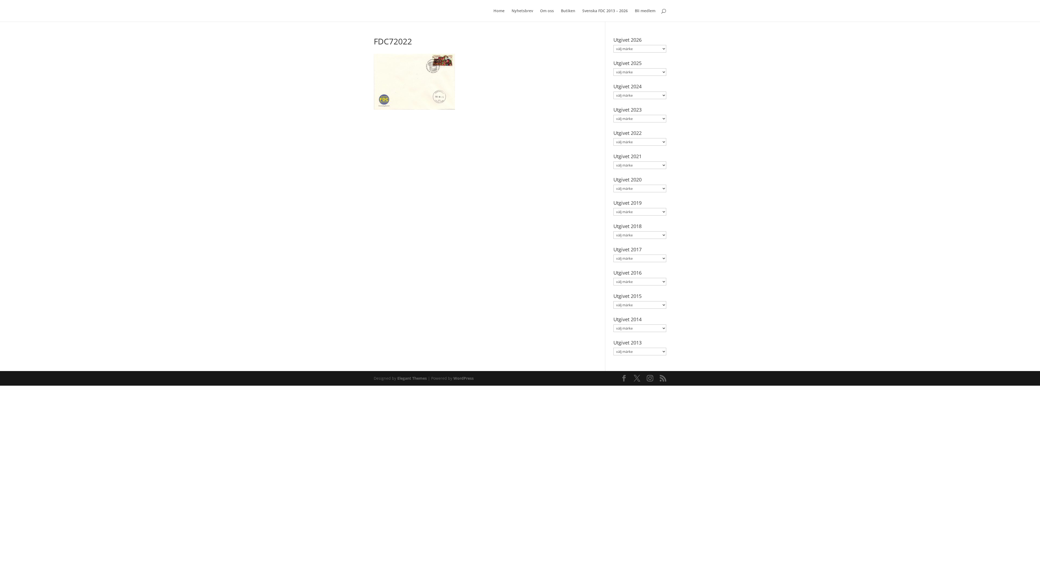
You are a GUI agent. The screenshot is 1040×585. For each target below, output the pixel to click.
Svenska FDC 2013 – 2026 (605, 11)
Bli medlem (645, 11)
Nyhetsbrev (522, 11)
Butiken (568, 11)
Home (499, 11)
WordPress (463, 378)
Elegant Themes (412, 378)
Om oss (547, 11)
